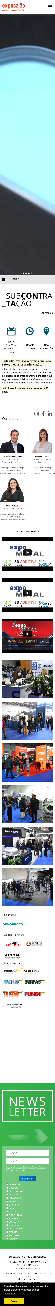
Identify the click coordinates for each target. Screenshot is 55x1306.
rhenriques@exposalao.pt (12, 467)
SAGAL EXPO (14, 1222)
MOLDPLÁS (13, 1188)
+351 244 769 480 (13, 470)
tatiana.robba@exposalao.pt (12, 514)
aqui (28, 372)
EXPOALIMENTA (15, 1228)
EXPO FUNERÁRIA (16, 1215)
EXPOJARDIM (14, 1194)
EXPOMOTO (14, 1205)
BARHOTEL (13, 1232)
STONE (12, 1208)
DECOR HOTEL (15, 1184)
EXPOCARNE (14, 1235)
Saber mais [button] (10, 1293)
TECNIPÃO (13, 1201)
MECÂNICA (13, 1211)
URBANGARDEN (15, 1198)
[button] (23, 273)
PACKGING (13, 1218)
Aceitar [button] (14, 1301)
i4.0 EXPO (13, 1239)
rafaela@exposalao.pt (42, 467)
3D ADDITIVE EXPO (16, 1225)
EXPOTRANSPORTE (17, 1191)
